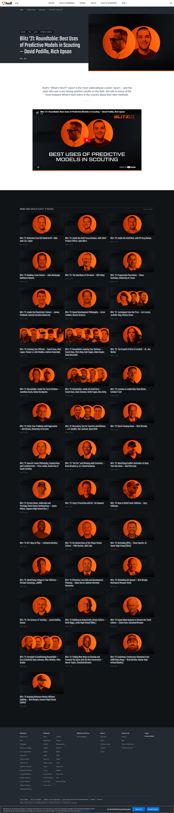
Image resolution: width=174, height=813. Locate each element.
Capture (51, 3)
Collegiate (23, 744)
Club (21, 740)
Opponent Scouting (56, 9)
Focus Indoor (47, 774)
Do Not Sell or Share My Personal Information (75, 799)
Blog (123, 740)
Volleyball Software (26, 789)
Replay (58, 740)
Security (99, 799)
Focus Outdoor (48, 778)
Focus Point (47, 785)
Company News (105, 744)
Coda (45, 755)
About (102, 733)
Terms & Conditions (35, 799)
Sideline (58, 736)
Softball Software (25, 785)
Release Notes (61, 781)
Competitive (31, 9)
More (124, 3)
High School (23, 736)
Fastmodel (59, 774)
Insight (45, 748)
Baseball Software (25, 766)
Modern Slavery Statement (27, 803)
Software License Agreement (52, 799)
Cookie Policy (85, 811)
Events (102, 751)
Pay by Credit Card (128, 744)
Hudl (44, 736)
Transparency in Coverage (69, 803)
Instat (58, 763)
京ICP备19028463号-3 (55, 803)
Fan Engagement (25, 751)
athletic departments (109, 3)
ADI (57, 778)
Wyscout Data (47, 763)
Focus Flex (46, 781)
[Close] (171, 809)
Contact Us (125, 733)
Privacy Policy (24, 799)
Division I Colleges (26, 748)
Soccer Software (25, 781)
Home (21, 9)
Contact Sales (149, 736)
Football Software (25, 774)
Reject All (139, 809)
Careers (103, 748)
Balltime (58, 770)
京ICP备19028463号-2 (41, 803)
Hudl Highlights (81, 736)
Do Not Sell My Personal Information (119, 809)
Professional (24, 763)
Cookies (92, 799)
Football (83, 3)
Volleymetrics (60, 744)
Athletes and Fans (83, 733)
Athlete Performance (67, 3)
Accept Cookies (153, 809)
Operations (23, 755)
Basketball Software (26, 770)
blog (17, 3)
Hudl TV (58, 748)
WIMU (58, 751)
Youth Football (24, 759)
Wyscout (46, 759)
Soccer (93, 3)
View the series (148, 209)
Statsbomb (59, 766)
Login (147, 733)
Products (46, 733)
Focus (45, 770)
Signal (58, 759)
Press (102, 740)
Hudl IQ (45, 744)
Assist (45, 766)
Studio (45, 751)
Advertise (103, 736)
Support (124, 736)
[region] (87, 809)
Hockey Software (25, 778)
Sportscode (47, 740)
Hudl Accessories (127, 748)
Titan (57, 755)
